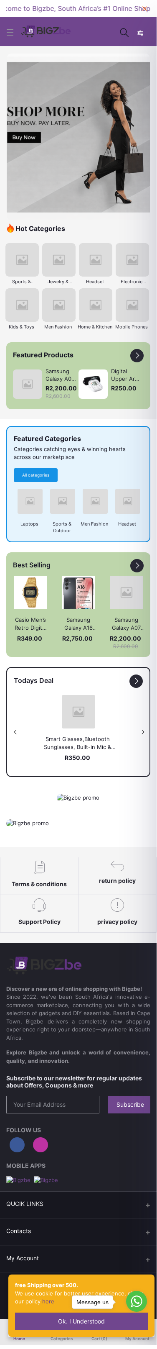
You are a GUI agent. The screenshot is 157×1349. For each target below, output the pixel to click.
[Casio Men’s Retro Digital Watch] (30, 592)
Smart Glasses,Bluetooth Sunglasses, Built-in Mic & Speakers (77, 743)
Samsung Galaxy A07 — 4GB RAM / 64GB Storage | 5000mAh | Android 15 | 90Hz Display (126, 624)
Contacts (18, 1230)
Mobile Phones (131, 327)
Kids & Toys (21, 327)
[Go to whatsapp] (136, 1301)
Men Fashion (58, 327)
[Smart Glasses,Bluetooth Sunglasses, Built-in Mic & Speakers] (78, 711)
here (48, 1301)
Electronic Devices (131, 282)
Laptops (29, 524)
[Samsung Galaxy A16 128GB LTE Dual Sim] (78, 592)
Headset (95, 282)
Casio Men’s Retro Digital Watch (30, 624)
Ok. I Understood (81, 1321)
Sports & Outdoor (21, 282)
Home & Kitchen (95, 327)
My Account (22, 1258)
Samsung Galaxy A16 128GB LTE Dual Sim (78, 624)
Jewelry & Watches (58, 282)
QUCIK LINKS (24, 1203)
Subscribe (130, 1104)
